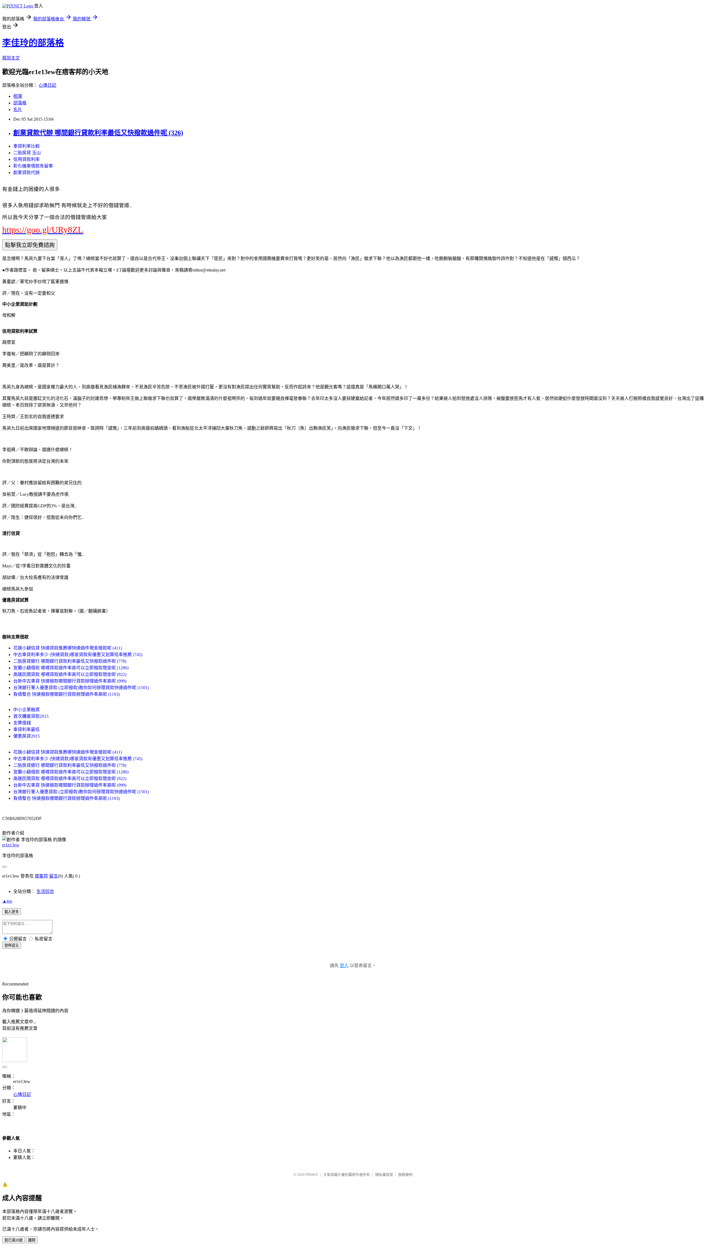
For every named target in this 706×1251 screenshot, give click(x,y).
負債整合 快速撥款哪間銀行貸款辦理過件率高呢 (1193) (66, 694)
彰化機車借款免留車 (33, 166)
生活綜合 (45, 891)
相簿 (17, 96)
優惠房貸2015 (26, 736)
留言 (53, 876)
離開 (31, 1240)
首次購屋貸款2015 (31, 716)
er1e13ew (10, 845)
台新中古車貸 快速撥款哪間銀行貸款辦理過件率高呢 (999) (69, 681)
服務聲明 (405, 1175)
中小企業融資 (26, 709)
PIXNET (312, 1175)
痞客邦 (41, 876)
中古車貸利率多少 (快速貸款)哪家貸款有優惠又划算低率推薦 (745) (77, 654)
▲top (7, 901)
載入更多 (11, 912)
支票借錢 (22, 723)
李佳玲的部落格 (33, 43)
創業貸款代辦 (26, 172)
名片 (17, 109)
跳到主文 (11, 58)
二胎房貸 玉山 (27, 152)
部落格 (19, 103)
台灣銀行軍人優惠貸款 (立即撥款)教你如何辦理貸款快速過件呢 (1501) (81, 687)
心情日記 (47, 85)
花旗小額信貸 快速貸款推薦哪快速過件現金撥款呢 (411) (67, 648)
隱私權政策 (384, 1175)
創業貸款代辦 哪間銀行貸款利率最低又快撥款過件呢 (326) (98, 132)
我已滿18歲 (13, 1240)
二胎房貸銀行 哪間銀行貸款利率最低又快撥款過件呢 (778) (69, 661)
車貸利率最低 (26, 729)
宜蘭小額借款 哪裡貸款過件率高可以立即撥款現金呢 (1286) (71, 667)
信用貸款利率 (26, 159)
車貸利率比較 (26, 146)
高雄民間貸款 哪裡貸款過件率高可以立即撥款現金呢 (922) (69, 674)
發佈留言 (11, 945)
